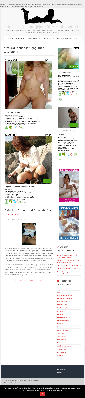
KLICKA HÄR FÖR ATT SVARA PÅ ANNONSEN (29, 280)
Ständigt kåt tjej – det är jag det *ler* (29, 210)
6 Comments (23, 219)
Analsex (60, 289)
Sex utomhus (61, 336)
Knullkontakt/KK (15, 215)
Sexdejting (47, 38)
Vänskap (60, 355)
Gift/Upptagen (62, 301)
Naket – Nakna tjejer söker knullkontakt (42, 27)
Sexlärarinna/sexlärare (64, 346)
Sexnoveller (33, 38)
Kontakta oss (61, 369)
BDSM (59, 292)
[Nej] (82, 392)
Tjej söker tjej (61, 349)
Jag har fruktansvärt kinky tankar (67, 268)
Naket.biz (14, 380)
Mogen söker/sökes (63, 317)
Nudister (60, 324)
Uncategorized (62, 352)
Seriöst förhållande (63, 330)
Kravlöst (60, 311)
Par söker (60, 327)
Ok (42, 394)
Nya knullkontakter (16, 38)
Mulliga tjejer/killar (63, 320)
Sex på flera (61, 333)
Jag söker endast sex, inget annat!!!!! (69, 265)
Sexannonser (24, 215)
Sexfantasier (61, 343)
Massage (60, 314)
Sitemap (59, 372)
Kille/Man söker (62, 304)
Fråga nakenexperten (66, 38)
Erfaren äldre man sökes (65, 295)
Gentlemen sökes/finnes (65, 298)
